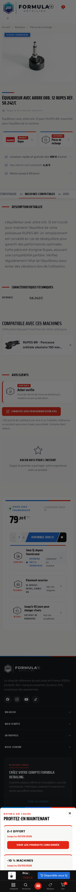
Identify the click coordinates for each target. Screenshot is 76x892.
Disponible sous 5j (55, 875)
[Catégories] (13, 885)
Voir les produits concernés (38, 845)
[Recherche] (26, 885)
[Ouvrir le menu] (38, 886)
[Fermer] (69, 813)
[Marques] (50, 885)
